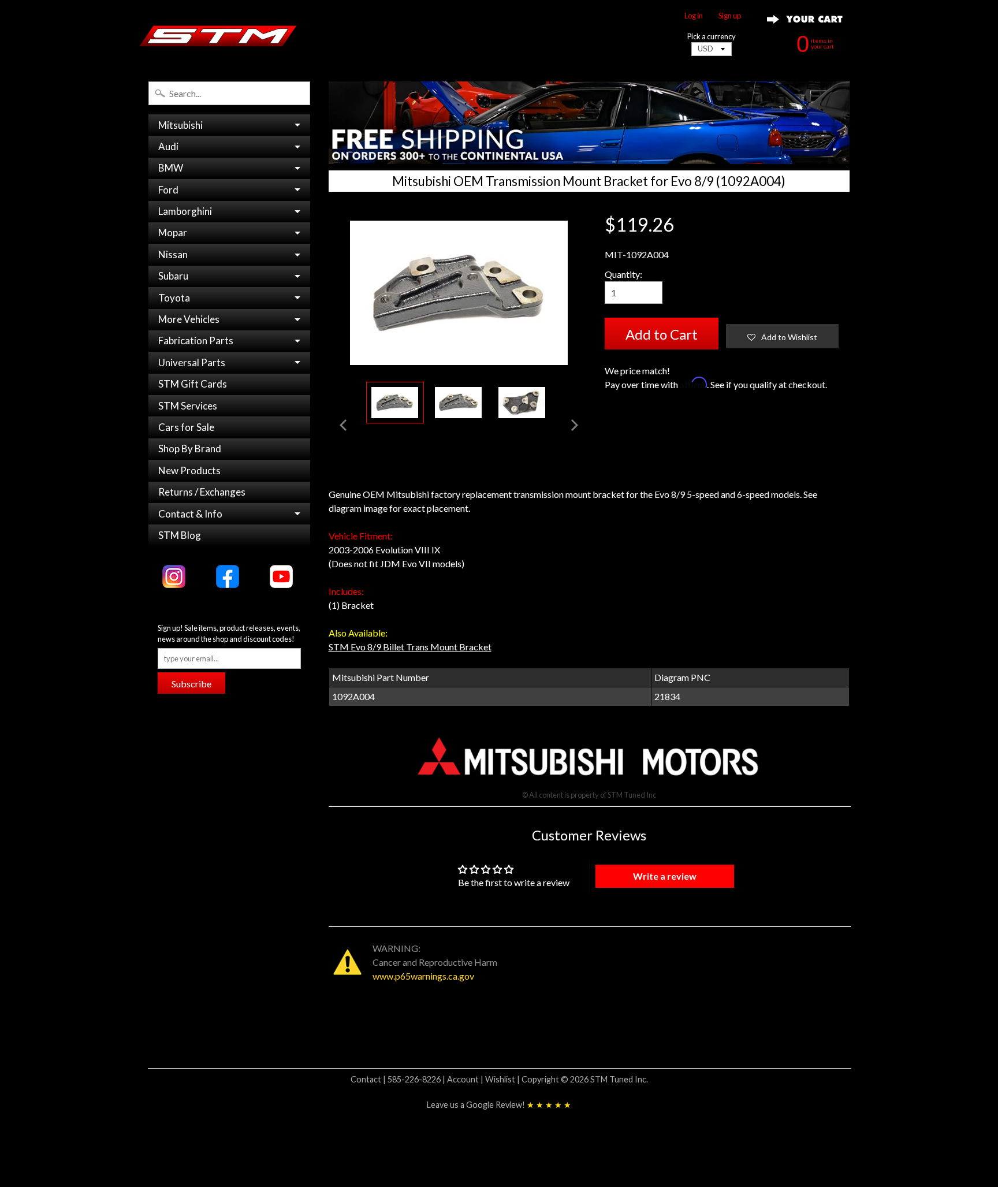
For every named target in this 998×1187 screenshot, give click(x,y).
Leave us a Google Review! (499, 1105)
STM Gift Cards (192, 384)
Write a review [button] (665, 875)
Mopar (172, 232)
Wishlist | (503, 1079)
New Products (189, 470)
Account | (466, 1079)
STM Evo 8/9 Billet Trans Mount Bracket (410, 646)
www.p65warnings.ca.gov (423, 975)
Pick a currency (711, 36)
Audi (168, 146)
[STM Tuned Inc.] (218, 35)
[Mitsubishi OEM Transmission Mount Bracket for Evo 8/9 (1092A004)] (395, 403)
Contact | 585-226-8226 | (399, 1079)
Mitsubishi (180, 125)
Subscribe (191, 683)
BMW (170, 168)
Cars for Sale (186, 427)
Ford (168, 190)
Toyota (174, 298)
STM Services (187, 406)
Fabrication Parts (195, 340)
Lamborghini (185, 211)
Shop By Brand (189, 448)
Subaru (173, 276)
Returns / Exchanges (201, 492)
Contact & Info (190, 514)
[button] (782, 336)
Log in (693, 16)
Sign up (729, 16)
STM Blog (179, 535)
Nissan (173, 254)
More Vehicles (188, 319)
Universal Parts (191, 362)
